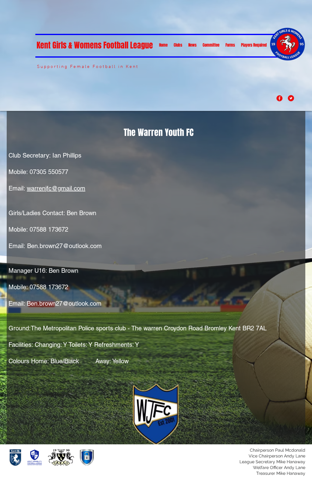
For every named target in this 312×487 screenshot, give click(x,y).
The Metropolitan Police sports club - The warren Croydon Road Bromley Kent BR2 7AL (149, 328)
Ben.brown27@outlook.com (64, 246)
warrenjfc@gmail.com (56, 188)
